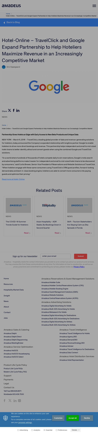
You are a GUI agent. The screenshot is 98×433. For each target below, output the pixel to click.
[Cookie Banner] (49, 422)
